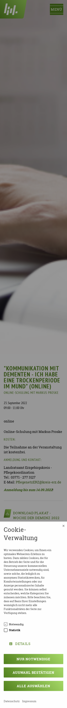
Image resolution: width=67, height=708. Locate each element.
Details (23, 643)
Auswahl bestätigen (33, 672)
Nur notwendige (33, 659)
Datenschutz (12, 701)
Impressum (29, 701)
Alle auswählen (33, 686)
